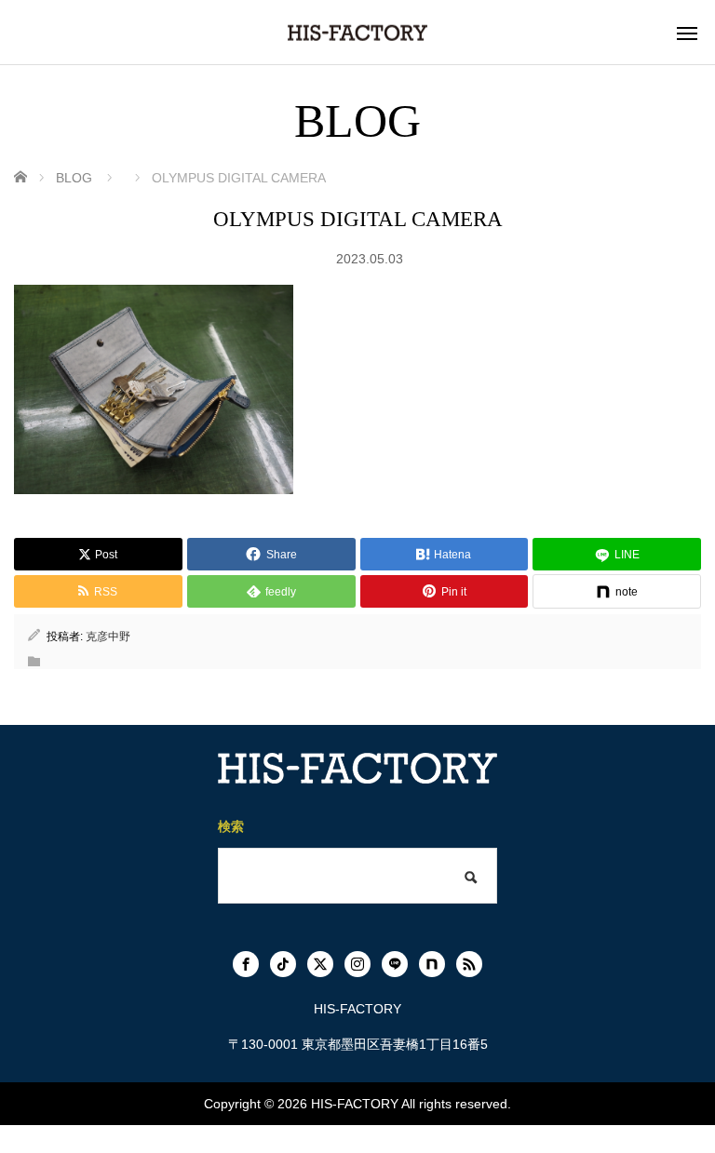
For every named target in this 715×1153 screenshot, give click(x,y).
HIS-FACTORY (354, 1103)
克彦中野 (108, 636)
